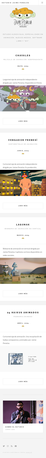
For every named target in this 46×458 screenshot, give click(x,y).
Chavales (23, 55)
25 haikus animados (23, 312)
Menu (42, 2)
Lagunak (23, 224)
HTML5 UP (29, 452)
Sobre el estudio (14, 427)
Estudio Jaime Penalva (15, 3)
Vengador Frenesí (23, 140)
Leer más (23, 121)
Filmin (39, 83)
